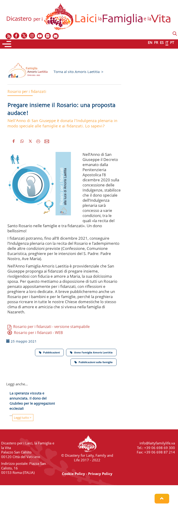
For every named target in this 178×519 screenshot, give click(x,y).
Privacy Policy (100, 473)
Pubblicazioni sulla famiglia (96, 362)
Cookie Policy (73, 473)
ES (162, 42)
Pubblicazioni (51, 352)
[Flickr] (48, 36)
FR (156, 42)
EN (150, 42)
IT (166, 42)
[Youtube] (40, 36)
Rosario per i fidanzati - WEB (37, 332)
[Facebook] (16, 36)
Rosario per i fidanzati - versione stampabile (50, 326)
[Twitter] (24, 36)
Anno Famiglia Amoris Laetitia (93, 352)
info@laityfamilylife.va (157, 443)
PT (172, 42)
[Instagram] (32, 36)
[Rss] (8, 36)
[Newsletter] (56, 36)
